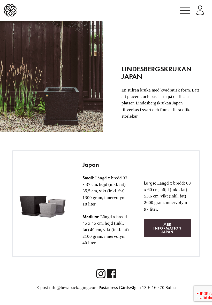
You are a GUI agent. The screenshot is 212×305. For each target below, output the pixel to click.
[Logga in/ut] (200, 10)
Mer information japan (167, 228)
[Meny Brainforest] (185, 10)
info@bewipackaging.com (73, 287)
